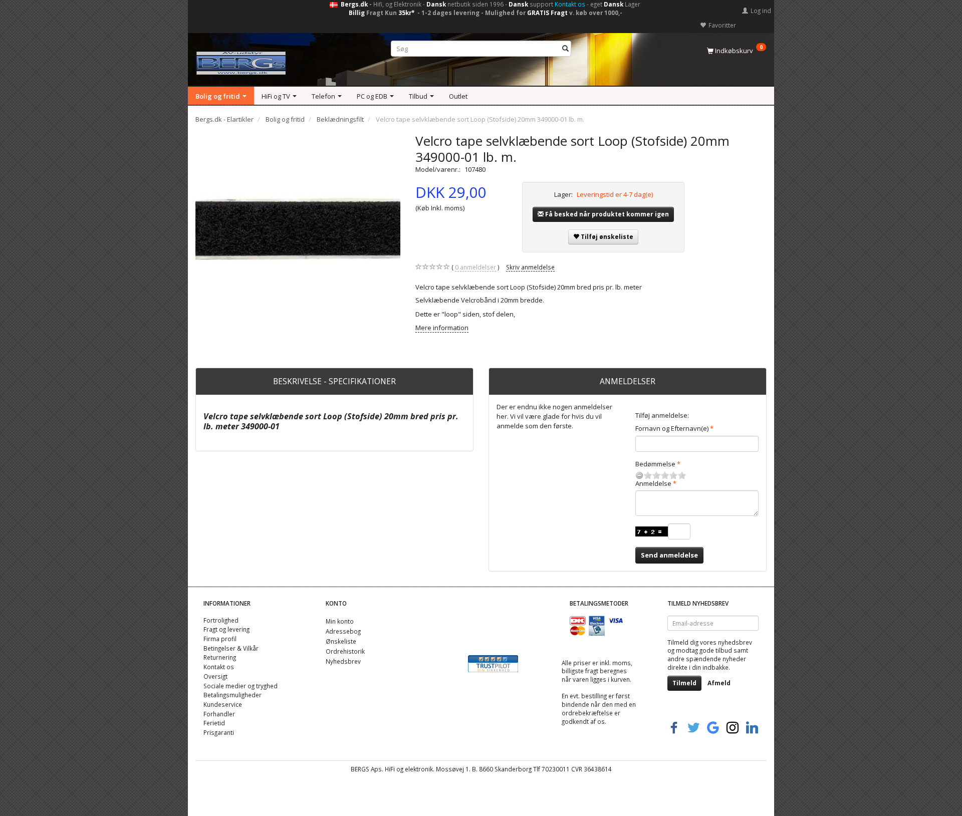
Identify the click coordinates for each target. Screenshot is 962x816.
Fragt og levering (226, 629)
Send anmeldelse (669, 555)
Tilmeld (684, 683)
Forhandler (219, 714)
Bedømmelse (655, 463)
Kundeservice (222, 704)
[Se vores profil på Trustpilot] (493, 663)
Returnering (219, 657)
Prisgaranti (218, 732)
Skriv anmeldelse (530, 267)
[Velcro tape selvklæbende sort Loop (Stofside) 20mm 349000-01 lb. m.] (297, 235)
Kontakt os (570, 4)
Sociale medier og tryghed (240, 686)
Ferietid (214, 723)
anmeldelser (475, 267)
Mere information (441, 327)
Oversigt (215, 676)
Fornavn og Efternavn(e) (671, 428)
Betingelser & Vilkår (231, 648)
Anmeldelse (653, 483)
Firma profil (219, 639)
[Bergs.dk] (241, 61)
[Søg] (565, 49)
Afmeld (719, 683)
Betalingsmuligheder (232, 695)
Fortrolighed (220, 620)
